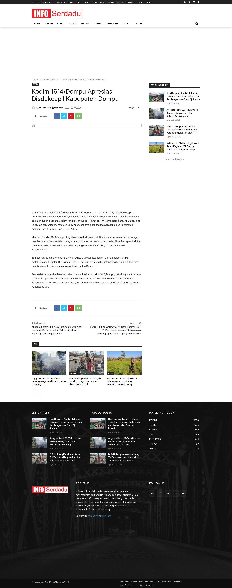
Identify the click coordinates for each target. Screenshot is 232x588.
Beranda (35, 79)
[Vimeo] (194, 2)
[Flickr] (168, 493)
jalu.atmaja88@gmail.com (50, 108)
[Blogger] (152, 493)
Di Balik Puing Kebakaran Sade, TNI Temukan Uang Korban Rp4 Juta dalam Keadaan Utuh (85, 381)
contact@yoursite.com (99, 515)
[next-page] (39, 392)
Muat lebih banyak (174, 159)
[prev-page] (34, 392)
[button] (196, 23)
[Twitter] (190, 2)
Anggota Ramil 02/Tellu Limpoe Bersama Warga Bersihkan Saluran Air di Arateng (49, 381)
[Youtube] (198, 2)
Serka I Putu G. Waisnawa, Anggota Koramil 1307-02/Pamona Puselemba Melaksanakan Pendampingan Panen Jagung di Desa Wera (116, 330)
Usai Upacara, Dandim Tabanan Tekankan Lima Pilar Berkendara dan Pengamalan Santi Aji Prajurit (183, 96)
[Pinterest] (71, 116)
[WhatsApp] (78, 116)
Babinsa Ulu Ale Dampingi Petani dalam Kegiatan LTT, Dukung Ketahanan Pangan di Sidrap (122, 381)
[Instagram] (185, 2)
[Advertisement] (116, 51)
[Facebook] (181, 2)
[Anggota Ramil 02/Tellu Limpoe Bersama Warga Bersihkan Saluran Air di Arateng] (49, 363)
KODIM (45, 79)
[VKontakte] (183, 493)
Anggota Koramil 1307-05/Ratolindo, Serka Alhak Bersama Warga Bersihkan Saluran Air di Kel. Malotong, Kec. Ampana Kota (57, 330)
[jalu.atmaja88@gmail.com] (34, 107)
